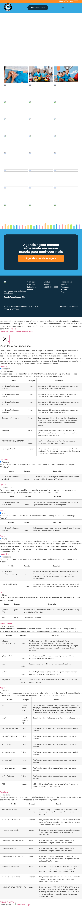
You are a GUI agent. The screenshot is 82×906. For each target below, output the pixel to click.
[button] (63, 7)
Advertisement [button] (6, 623)
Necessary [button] (4, 366)
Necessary (6, 369)
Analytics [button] (3, 688)
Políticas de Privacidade (69, 307)
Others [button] (2, 592)
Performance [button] (5, 485)
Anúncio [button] (3, 536)
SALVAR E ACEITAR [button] (8, 902)
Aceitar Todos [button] (27, 331)
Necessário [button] (4, 554)
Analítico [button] (3, 510)
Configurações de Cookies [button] (11, 331)
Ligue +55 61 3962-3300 (68, 1)
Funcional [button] (4, 459)
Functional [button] (4, 792)
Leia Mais (13, 329)
